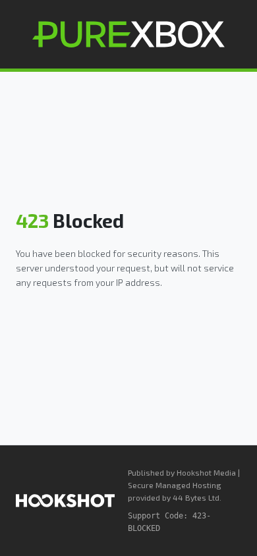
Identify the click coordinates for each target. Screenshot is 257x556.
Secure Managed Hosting (174, 484)
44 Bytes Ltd (196, 497)
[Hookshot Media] (65, 500)
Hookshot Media (206, 472)
